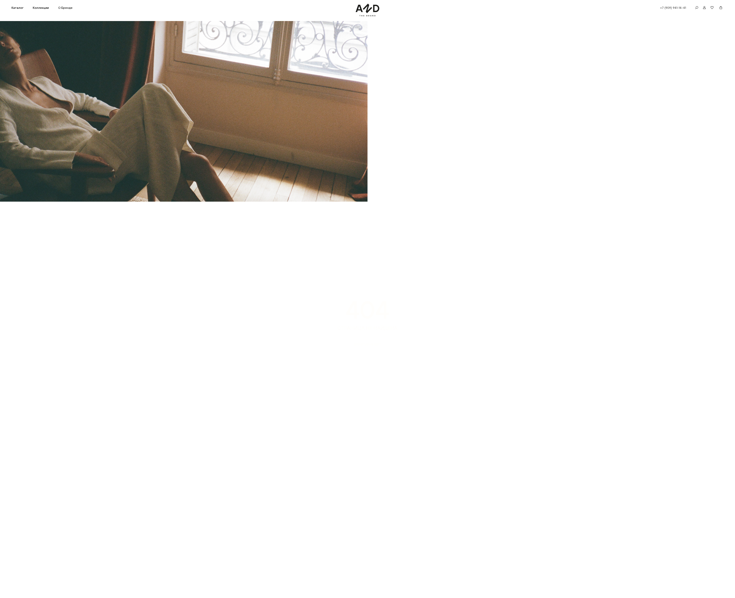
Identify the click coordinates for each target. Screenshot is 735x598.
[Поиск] (696, 8)
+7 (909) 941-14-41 (673, 7)
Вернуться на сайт (367, 343)
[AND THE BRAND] (368, 10)
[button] (17, 8)
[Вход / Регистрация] (704, 8)
